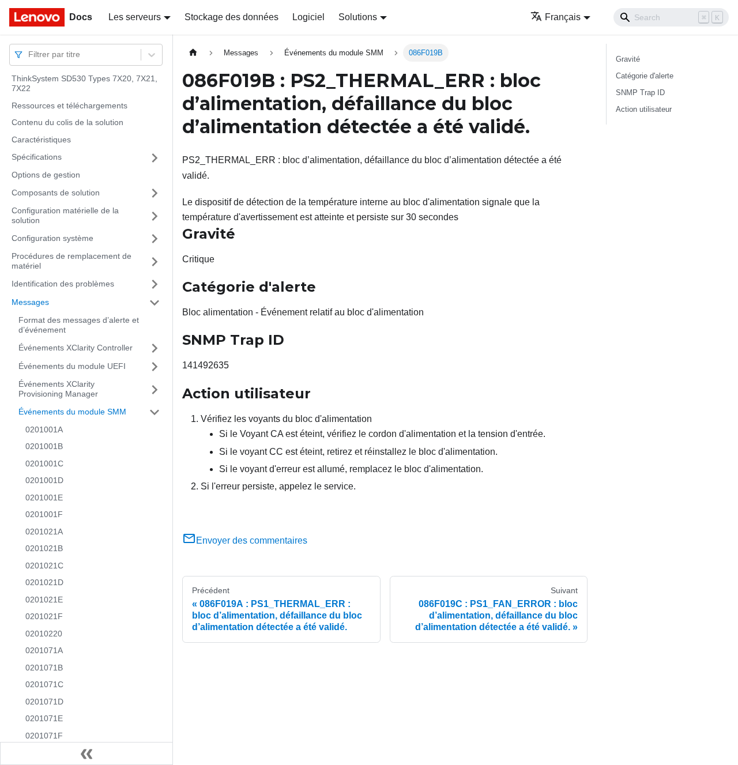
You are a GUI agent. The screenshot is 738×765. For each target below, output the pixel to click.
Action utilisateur (644, 109)
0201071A (44, 650)
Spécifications (37, 157)
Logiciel (308, 17)
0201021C (44, 565)
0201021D (44, 582)
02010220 (43, 633)
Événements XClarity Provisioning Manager (58, 389)
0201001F (44, 514)
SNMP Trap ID (640, 92)
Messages (30, 302)
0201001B (44, 446)
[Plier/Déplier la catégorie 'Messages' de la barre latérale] (154, 302)
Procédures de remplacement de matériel (71, 261)
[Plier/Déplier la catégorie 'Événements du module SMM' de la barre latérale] (154, 412)
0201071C (44, 684)
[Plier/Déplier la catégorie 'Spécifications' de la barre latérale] (154, 158)
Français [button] (563, 17)
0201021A (44, 531)
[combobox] (29, 54)
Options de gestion (46, 175)
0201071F (44, 735)
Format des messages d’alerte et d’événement (78, 325)
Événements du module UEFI (72, 366)
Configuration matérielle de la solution (65, 215)
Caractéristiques (41, 139)
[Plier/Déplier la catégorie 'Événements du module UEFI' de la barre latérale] (154, 366)
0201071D (44, 701)
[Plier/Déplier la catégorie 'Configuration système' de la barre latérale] (154, 238)
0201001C (44, 463)
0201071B (44, 667)
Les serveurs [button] (134, 17)
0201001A (44, 429)
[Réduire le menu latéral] (86, 753)
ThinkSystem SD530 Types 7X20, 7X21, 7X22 (84, 83)
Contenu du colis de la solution (67, 122)
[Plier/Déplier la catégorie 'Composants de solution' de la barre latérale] (154, 193)
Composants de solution (56, 192)
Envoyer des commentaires (251, 540)
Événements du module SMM (72, 411)
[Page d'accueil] (193, 53)
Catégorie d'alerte (644, 75)
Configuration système (52, 238)
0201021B (44, 548)
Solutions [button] (357, 17)
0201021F (44, 616)
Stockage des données (231, 17)
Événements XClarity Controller (75, 347)
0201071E (44, 718)
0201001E (44, 497)
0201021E (44, 599)
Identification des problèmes (63, 283)
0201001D (44, 480)
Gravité (628, 59)
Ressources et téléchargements (69, 105)
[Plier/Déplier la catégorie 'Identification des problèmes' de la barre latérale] (154, 284)
